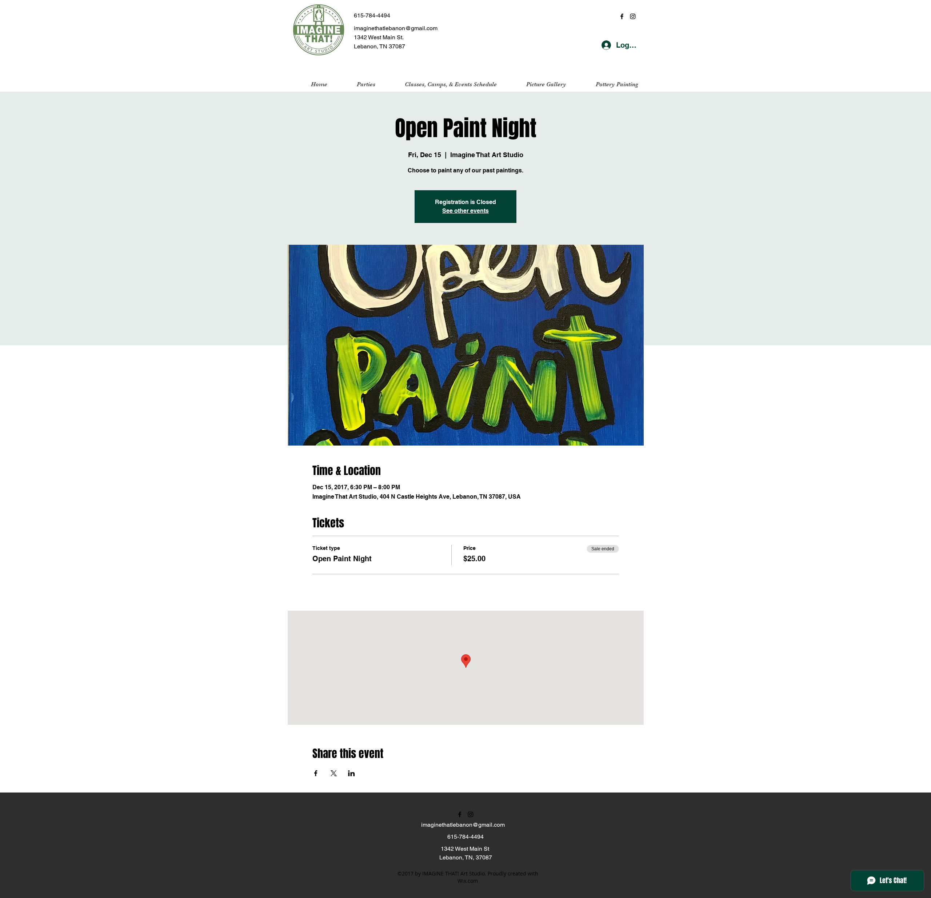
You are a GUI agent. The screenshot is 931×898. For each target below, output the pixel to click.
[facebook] (622, 16)
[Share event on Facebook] (315, 773)
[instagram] (632, 16)
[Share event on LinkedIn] (351, 773)
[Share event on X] (333, 773)
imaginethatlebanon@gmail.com (395, 28)
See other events (465, 210)
